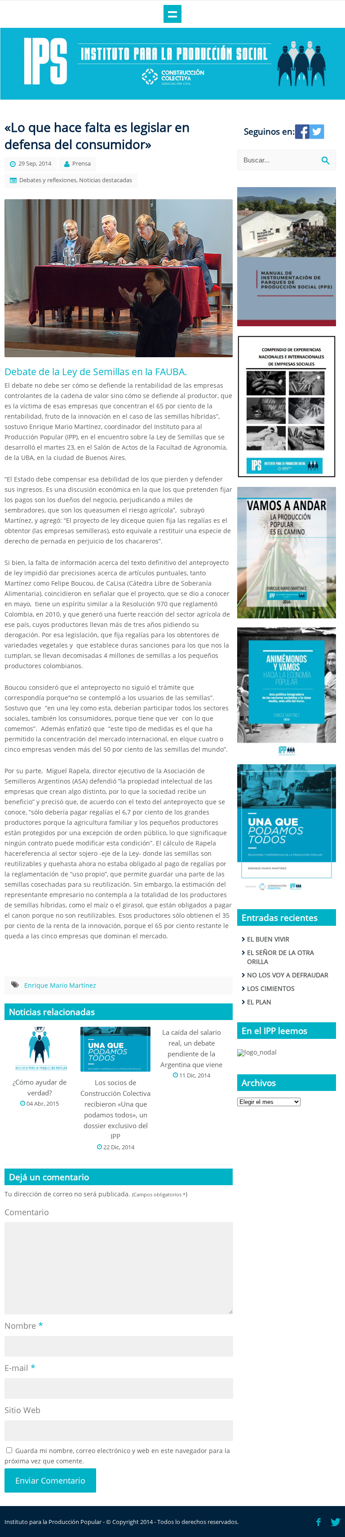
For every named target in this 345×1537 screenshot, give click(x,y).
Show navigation (172, 14)
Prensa (81, 163)
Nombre (23, 1325)
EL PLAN (259, 1002)
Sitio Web (22, 1410)
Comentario (26, 1212)
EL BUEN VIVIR (268, 939)
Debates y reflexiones (47, 180)
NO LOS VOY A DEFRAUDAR (287, 975)
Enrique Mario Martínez (60, 985)
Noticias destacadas (105, 180)
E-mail (19, 1368)
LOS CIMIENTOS (271, 988)
